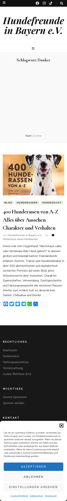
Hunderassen (27, 202)
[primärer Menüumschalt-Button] (33, 48)
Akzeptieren (33, 466)
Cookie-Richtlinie (19, 495)
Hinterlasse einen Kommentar (20, 239)
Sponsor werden (13, 403)
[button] (61, 425)
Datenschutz (36, 495)
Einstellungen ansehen (33, 487)
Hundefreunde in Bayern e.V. (33, 25)
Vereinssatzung (13, 368)
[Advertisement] (33, 98)
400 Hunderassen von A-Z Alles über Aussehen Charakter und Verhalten (30, 219)
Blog (8, 202)
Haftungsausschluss (16, 362)
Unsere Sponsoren (15, 397)
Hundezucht (52, 202)
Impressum (51, 495)
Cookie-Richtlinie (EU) (17, 374)
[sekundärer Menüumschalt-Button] (4, 2)
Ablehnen (34, 477)
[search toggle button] (61, 3)
